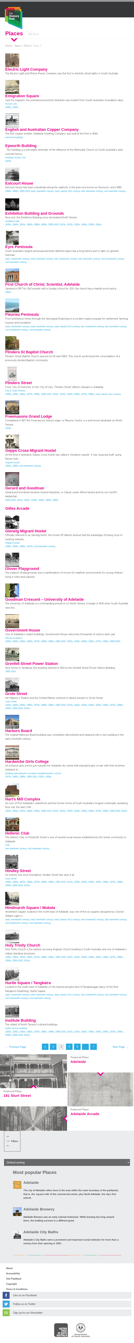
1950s (91, 224)
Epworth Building (20, 146)
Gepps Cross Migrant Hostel (30, 450)
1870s (30, 394)
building (9, 157)
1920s (8, 161)
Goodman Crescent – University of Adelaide (44, 599)
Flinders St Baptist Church (29, 352)
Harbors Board (18, 731)
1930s (77, 224)
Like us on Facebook (25, 1295)
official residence (13, 638)
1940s (84, 224)
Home (8, 45)
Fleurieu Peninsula (22, 314)
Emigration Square (22, 96)
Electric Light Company (26, 69)
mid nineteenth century (112, 259)
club (7, 845)
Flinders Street (18, 383)
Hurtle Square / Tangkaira (28, 983)
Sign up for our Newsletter (28, 1312)
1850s (23, 224)
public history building (16, 1028)
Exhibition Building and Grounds (34, 213)
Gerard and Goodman (24, 488)
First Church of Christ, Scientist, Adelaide (42, 284)
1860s (30, 224)
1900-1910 (25, 191)
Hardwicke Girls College (27, 762)
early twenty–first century (67, 191)
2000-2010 (115, 641)
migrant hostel (12, 462)
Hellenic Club (17, 833)
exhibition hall (12, 221)
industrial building (14, 137)
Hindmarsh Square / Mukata (30, 908)
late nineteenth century (65, 259)
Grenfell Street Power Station (31, 664)
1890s (15, 191)
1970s (84, 394)
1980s (91, 394)
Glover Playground (22, 569)
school (57, 773)
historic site (11, 104)
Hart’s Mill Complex (22, 799)
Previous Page (15, 1047)
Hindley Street (18, 871)
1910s (63, 224)
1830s (8, 107)
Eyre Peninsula (18, 247)
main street (11, 701)
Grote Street (16, 694)
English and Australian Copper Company (42, 130)
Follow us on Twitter (24, 1304)
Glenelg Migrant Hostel (25, 531)
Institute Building (20, 1020)
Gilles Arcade (17, 508)
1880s (8, 191)
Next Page (121, 1047)
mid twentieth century (115, 191)
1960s (98, 224)
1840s (15, 107)
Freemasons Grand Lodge (28, 416)
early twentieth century (42, 191)
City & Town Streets (15, 391)
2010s (27, 708)
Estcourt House (19, 183)
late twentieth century (92, 191)
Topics (18, 45)
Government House (22, 630)
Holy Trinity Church (22, 945)
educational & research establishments (33, 773)
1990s (8, 708)
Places (28, 45)
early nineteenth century (17, 259)
